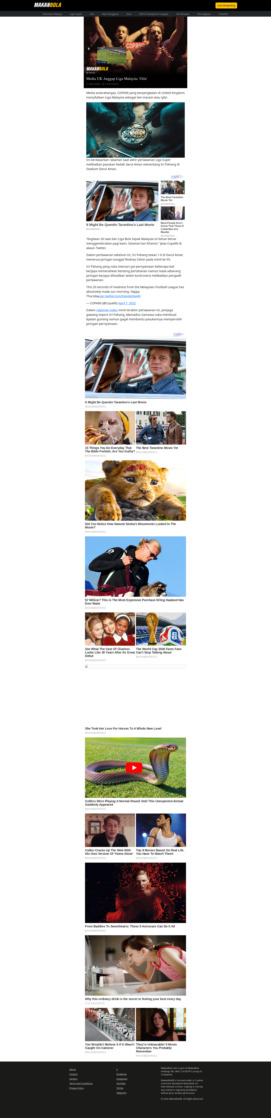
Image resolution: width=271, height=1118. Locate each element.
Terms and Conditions (81, 1083)
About (72, 1069)
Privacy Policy (76, 1088)
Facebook (121, 1074)
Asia (128, 14)
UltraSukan (182, 14)
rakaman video (107, 310)
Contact (73, 1074)
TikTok (119, 1088)
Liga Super (76, 14)
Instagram (121, 1078)
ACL (92, 14)
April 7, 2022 (127, 303)
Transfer (223, 14)
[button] (135, 129)
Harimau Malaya (52, 14)
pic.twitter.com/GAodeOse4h (120, 296)
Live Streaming (226, 5)
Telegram (121, 1092)
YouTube (120, 1083)
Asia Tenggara (110, 14)
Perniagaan (204, 14)
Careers (73, 1078)
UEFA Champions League (153, 14)
